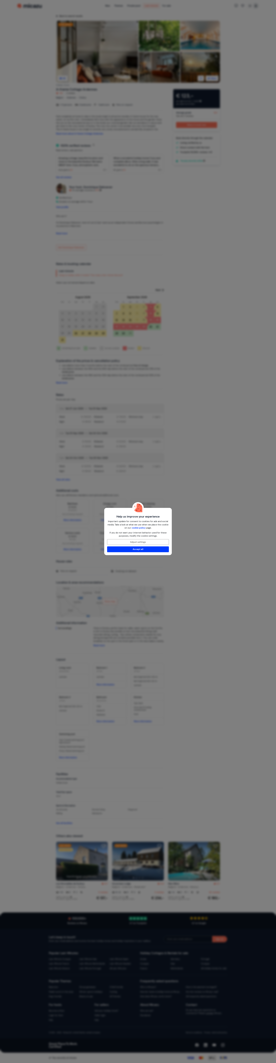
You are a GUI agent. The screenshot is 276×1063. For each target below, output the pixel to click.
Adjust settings (138, 542)
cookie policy (139, 527)
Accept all (138, 549)
